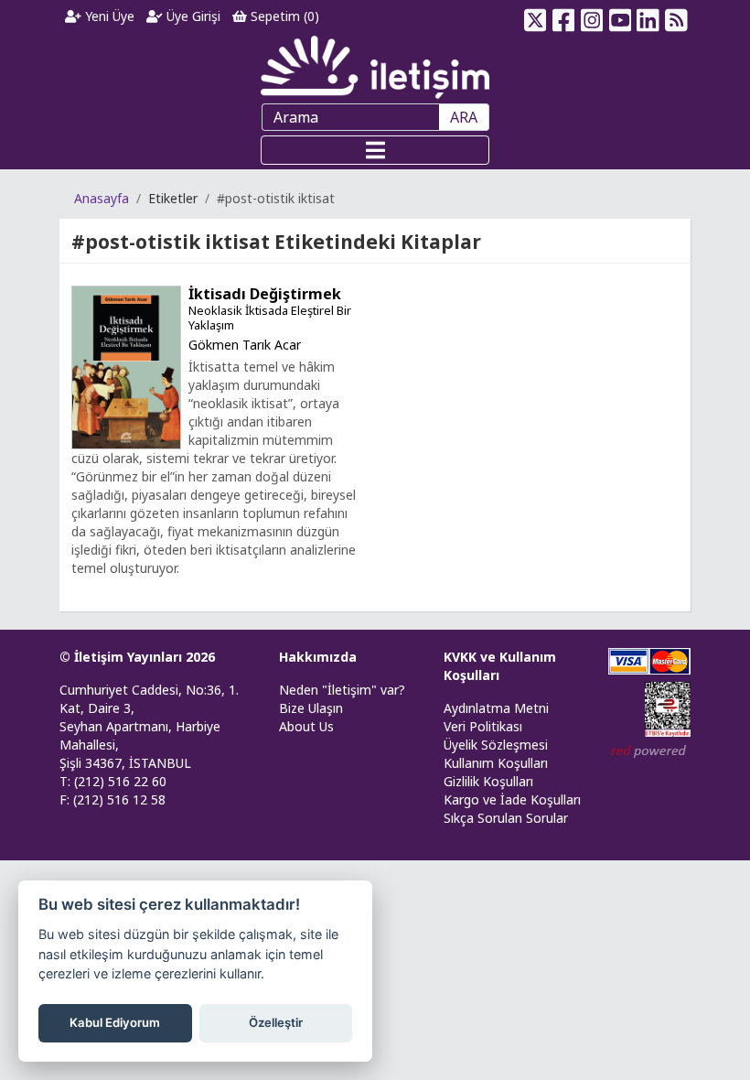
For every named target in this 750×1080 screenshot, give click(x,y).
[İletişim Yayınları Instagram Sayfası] (592, 16)
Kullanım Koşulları (496, 763)
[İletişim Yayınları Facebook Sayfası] (564, 16)
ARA (463, 117)
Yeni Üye (107, 16)
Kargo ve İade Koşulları (512, 799)
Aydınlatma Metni (496, 708)
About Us (306, 726)
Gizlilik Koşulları (488, 781)
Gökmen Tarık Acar (244, 344)
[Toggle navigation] (375, 150)
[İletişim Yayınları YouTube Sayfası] (619, 16)
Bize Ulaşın (311, 708)
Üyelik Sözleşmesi (496, 744)
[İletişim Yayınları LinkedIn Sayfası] (648, 16)
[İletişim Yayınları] (375, 66)
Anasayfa (101, 198)
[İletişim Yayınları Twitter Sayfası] (535, 16)
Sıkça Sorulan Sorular (506, 817)
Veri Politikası (483, 726)
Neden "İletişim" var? (342, 689)
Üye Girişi (191, 16)
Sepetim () (283, 16)
